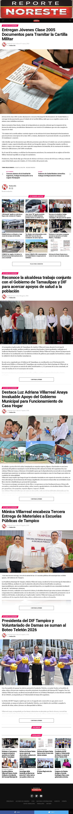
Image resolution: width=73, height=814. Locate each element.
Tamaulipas (40, 804)
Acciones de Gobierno (22, 801)
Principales (10, 801)
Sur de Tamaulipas (29, 804)
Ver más (48, 804)
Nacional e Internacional (44, 801)
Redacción (12, 45)
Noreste (57, 801)
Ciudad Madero (31, 167)
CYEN (33, 801)
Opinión (64, 801)
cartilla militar (20, 167)
